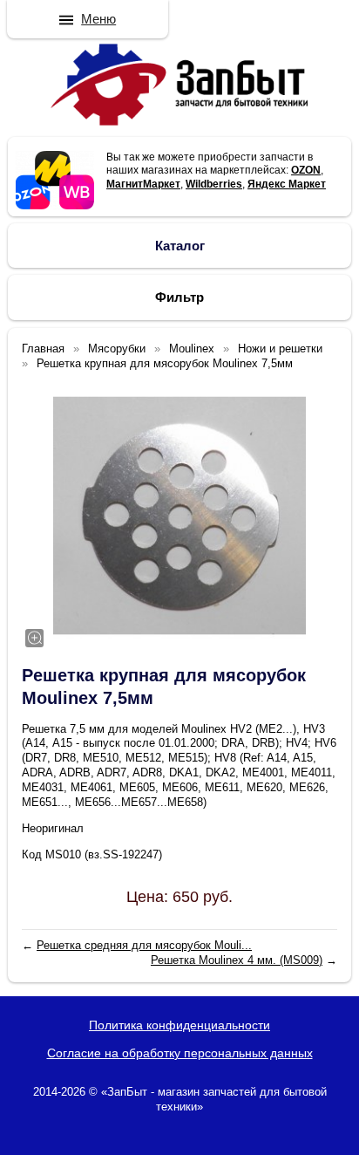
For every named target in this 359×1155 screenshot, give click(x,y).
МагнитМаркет (143, 184)
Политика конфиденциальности (179, 1025)
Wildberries (214, 184)
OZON (306, 170)
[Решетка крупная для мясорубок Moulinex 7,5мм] (179, 515)
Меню (98, 18)
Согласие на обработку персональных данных (180, 1053)
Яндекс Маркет (286, 184)
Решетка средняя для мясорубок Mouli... (144, 945)
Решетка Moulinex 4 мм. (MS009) (236, 960)
